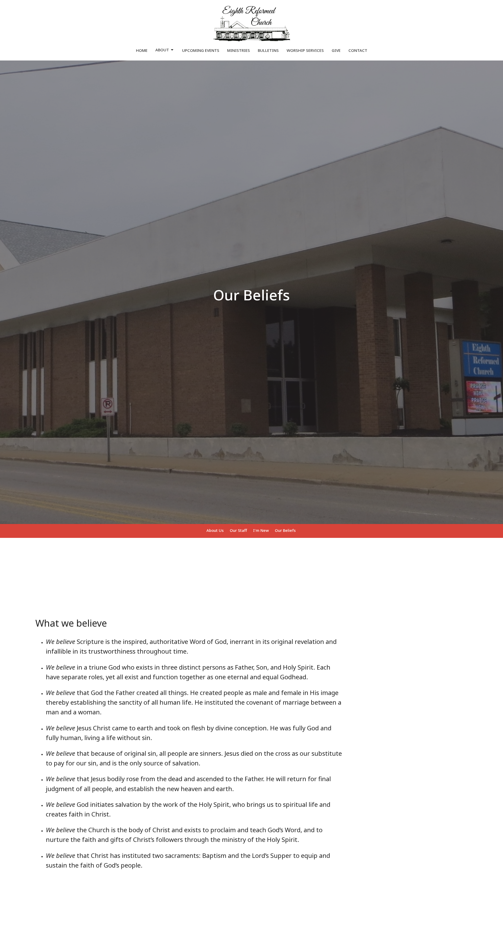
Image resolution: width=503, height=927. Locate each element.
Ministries (238, 50)
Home (141, 50)
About (162, 49)
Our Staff (238, 530)
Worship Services (305, 50)
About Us (215, 530)
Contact (357, 50)
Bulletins (268, 50)
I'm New (261, 530)
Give (336, 50)
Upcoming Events (200, 50)
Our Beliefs (285, 530)
